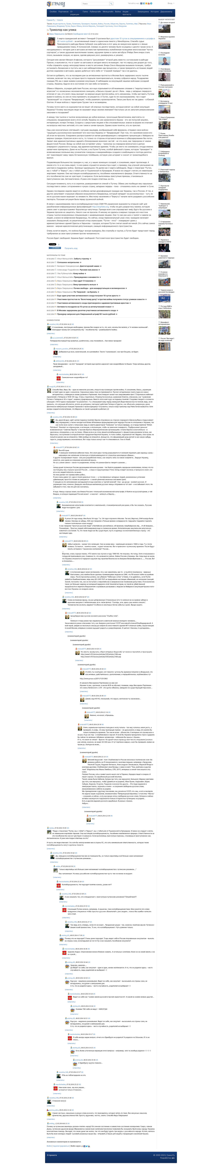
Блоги (60, 20)
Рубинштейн (95, 11)
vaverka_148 (54, 324)
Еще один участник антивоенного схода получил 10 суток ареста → (88, 295)
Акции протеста (127, 12)
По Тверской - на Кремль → (86, 292)
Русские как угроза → (90, 270)
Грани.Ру (51, 20)
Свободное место (81, 34)
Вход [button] (170, 3)
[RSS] (146, 3)
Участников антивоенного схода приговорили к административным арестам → (94, 303)
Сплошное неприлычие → (69, 262)
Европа (122, 24)
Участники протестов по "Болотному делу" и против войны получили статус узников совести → (102, 299)
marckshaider (63, 374)
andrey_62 (65, 935)
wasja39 (52, 387)
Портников (63, 11)
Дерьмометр (166, 11)
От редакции (74, 12)
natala (51, 828)
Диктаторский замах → (91, 266)
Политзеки (76, 24)
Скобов (53, 11)
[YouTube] (149, 3)
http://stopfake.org (100, 206)
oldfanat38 (59, 361)
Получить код (71, 248)
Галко (85, 11)
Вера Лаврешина (57, 34)
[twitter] (87, 1146)
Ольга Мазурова (120, 26)
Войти (49, 1146)
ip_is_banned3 (57, 338)
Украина (94, 24)
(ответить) (51, 333)
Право (68, 24)
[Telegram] (151, 3)
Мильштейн (108, 11)
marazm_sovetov (61, 349)
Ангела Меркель (89, 26)
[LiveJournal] (89, 1146)
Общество (114, 24)
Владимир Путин (63, 26)
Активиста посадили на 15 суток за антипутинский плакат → (85, 307)
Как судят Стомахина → (85, 281)
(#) (73, 324)
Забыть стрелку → (82, 258)
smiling (51, 1123)
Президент (85, 24)
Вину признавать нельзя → (85, 284)
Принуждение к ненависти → (87, 277)
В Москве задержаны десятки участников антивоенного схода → (87, 310)
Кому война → (79, 273)
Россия (106, 24)
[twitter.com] (144, 3)
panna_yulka (54, 1110)
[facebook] (84, 1146)
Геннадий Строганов (104, 26)
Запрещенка (143, 11)
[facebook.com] (141, 3)
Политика (129, 24)
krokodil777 (59, 447)
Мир (136, 24)
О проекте (52, 1155)
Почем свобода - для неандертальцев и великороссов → (100, 288)
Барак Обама (76, 26)
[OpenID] (82, 1146)
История (155, 11)
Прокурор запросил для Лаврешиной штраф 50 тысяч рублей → (87, 314)
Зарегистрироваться (61, 1146)
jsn (173, 1158)
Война (118, 11)
